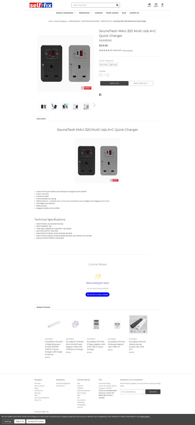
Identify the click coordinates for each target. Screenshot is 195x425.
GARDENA (80, 402)
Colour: (106, 61)
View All (80, 407)
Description (41, 119)
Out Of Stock (117, 326)
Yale (78, 395)
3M (78, 383)
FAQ (36, 395)
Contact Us (134, 13)
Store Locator (112, 13)
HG (78, 398)
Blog (124, 13)
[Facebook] (100, 94)
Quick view (54, 322)
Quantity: (102, 71)
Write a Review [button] (127, 50)
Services (99, 13)
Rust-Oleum (81, 393)
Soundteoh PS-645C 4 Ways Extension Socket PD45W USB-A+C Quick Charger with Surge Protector (54, 348)
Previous (36, 105)
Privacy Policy (145, 416)
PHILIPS (80, 386)
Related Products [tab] (43, 307)
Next (94, 105)
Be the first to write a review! (97, 294)
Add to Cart (54, 326)
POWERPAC (81, 405)
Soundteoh (81, 400)
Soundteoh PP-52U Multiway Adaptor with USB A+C (116, 344)
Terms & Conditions (42, 398)
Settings (7, 421)
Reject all (20, 421)
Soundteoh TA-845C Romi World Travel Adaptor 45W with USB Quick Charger (75, 345)
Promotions (84, 13)
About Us (38, 400)
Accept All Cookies (36, 421)
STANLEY (80, 388)
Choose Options (138, 326)
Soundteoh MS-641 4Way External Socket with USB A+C (137, 345)
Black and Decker (83, 391)
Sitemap (38, 393)
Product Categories (64, 13)
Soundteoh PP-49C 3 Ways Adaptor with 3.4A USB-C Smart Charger (96, 345)
